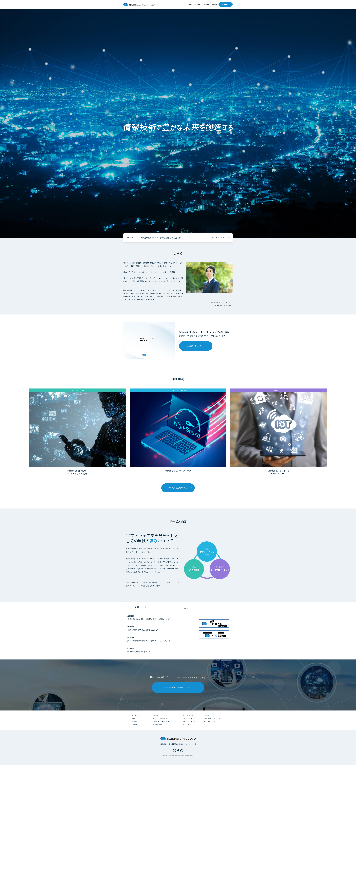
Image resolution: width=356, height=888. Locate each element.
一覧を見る (186, 608)
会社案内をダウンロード (195, 346)
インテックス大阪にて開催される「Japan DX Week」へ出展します (148, 641)
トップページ (136, 715)
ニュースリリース (188, 715)
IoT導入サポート (157, 724)
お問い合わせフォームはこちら (178, 687)
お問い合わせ (226, 4)
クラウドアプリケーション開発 (161, 721)
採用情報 (214, 4)
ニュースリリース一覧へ (219, 237)
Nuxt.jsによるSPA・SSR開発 (178, 471)
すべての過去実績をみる (178, 488)
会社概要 (206, 4)
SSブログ (206, 715)
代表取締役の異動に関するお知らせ (138, 652)
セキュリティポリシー (189, 721)
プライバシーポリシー (189, 718)
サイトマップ (187, 724)
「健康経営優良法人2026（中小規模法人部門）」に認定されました (161, 238)
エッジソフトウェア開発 (160, 718)
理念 (133, 718)
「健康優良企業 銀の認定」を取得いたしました (143, 630)
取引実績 (197, 4)
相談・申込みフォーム (210, 721)
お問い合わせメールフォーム (212, 718)
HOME (190, 4)
